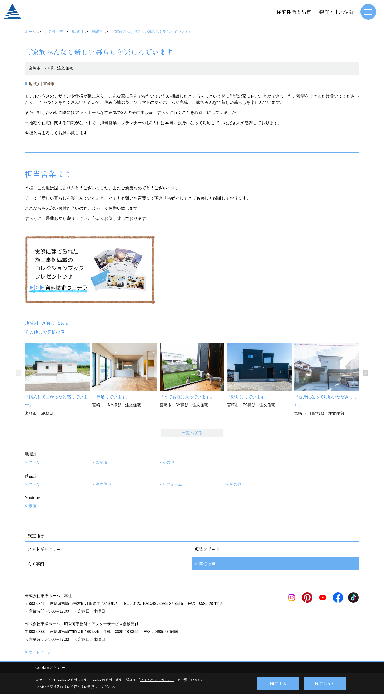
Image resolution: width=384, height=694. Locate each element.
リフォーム (172, 484)
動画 (33, 506)
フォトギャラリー (44, 549)
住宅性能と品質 (293, 11)
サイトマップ (40, 652)
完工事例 (35, 563)
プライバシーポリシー (157, 679)
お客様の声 (205, 563)
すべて (34, 462)
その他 (168, 462)
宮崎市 (101, 462)
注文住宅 (103, 484)
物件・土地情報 (336, 11)
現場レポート (207, 549)
